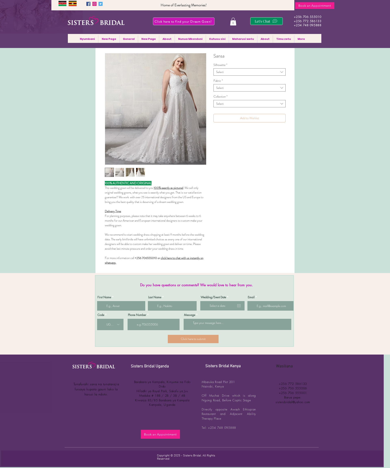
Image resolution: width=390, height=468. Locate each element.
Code (101, 314)
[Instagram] (94, 4)
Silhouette (220, 65)
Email (251, 297)
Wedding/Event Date (215, 297)
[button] (233, 21)
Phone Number (137, 314)
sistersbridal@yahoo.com (293, 402)
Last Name (154, 297)
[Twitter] (101, 4)
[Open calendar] (238, 305)
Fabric (218, 81)
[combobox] (249, 72)
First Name (104, 297)
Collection (220, 96)
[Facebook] (88, 4)
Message (189, 314)
